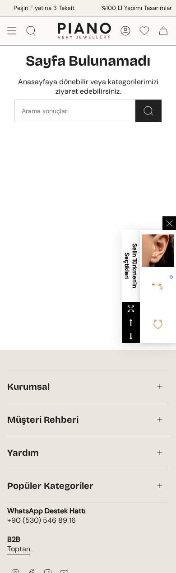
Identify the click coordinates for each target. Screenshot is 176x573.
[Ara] (148, 111)
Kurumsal (28, 386)
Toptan (18, 549)
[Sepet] (163, 30)
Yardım (23, 452)
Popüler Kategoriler (50, 485)
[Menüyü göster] (12, 30)
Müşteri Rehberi (43, 419)
